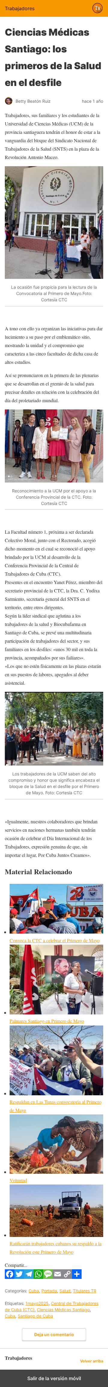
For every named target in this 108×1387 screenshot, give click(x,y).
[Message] (48, 1277)
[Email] (57, 1277)
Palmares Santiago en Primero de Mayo (47, 1021)
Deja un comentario (54, 1334)
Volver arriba (91, 1361)
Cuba (33, 1290)
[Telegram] (29, 1277)
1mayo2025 (37, 1303)
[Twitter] (19, 1277)
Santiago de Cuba (35, 1315)
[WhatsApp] (38, 1277)
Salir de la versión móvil (54, 1378)
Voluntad (18, 1180)
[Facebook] (9, 1277)
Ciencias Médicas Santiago (63, 1309)
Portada (49, 1290)
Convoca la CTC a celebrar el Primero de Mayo (55, 940)
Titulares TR (84, 1290)
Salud (64, 1290)
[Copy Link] (67, 1277)
